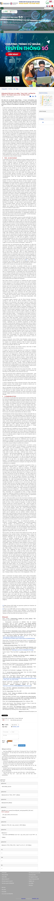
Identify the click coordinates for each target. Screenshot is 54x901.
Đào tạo (3, 887)
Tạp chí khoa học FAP (33, 879)
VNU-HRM (4, 876)
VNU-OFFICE (4, 874)
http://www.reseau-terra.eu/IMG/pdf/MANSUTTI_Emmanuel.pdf (17, 685)
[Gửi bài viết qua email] (30, 96)
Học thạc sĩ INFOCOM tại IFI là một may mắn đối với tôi (15, 762)
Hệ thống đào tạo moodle (34, 872)
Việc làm (30, 885)
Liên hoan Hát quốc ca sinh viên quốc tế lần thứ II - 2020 (15, 772)
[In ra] (33, 96)
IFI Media (41, 119)
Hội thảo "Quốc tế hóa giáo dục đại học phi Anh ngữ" (15, 768)
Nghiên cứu (31, 881)
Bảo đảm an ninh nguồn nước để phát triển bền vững (15, 763)
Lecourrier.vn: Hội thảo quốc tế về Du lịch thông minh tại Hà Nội (20, 765)
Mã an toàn (3, 741)
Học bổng (30, 883)
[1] (13, 259)
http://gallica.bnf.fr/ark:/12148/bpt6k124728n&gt (22, 649)
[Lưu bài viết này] (35, 96)
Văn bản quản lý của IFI (7, 881)
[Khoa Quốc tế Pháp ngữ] (9, 3)
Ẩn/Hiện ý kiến (16, 726)
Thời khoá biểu (32, 874)
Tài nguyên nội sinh (33, 876)
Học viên (3, 889)
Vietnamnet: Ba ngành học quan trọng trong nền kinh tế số (16, 761)
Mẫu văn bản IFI (5, 879)
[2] (26, 259)
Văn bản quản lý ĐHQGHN (7, 883)
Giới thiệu (3, 891)
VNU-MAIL (4, 872)
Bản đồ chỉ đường (43, 92)
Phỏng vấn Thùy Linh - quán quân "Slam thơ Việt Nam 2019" (20, 773)
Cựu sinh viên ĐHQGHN (7, 893)
